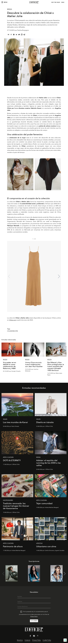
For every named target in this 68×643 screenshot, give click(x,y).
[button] (59, 276)
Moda (9, 9)
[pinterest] (13, 34)
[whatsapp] (21, 34)
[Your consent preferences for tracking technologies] (65, 640)
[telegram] (24, 34)
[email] (8, 34)
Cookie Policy (47, 640)
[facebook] (11, 34)
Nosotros (20, 640)
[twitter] (19, 34)
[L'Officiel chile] (34, 2)
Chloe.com (12, 320)
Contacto (27, 640)
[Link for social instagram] (34, 636)
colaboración (12, 331)
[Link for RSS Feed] (37, 636)
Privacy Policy (34, 616)
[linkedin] (16, 34)
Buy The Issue (55, 2)
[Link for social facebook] (30, 636)
